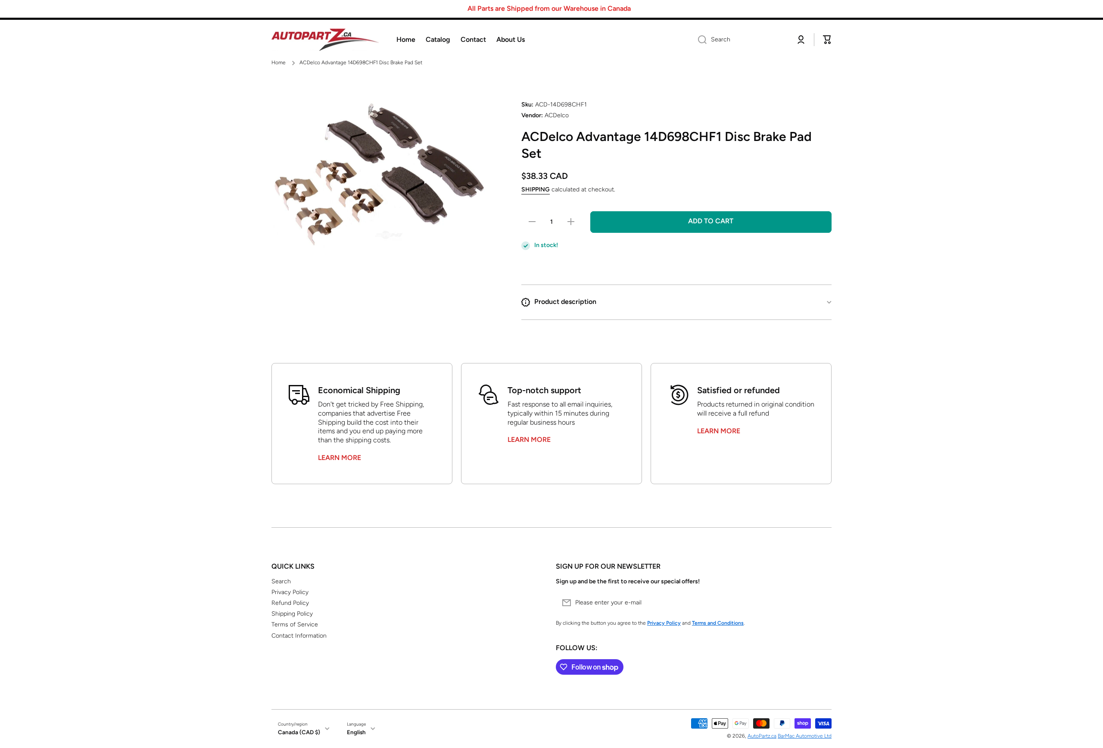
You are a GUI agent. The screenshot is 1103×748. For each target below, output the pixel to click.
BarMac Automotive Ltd (805, 736)
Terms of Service (294, 624)
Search (281, 581)
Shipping (535, 189)
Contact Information (299, 635)
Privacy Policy (289, 592)
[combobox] (740, 39)
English (356, 732)
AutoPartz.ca (762, 736)
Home (278, 62)
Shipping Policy (292, 613)
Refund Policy (290, 603)
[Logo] (325, 39)
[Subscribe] (821, 602)
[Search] (699, 39)
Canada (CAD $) (299, 732)
